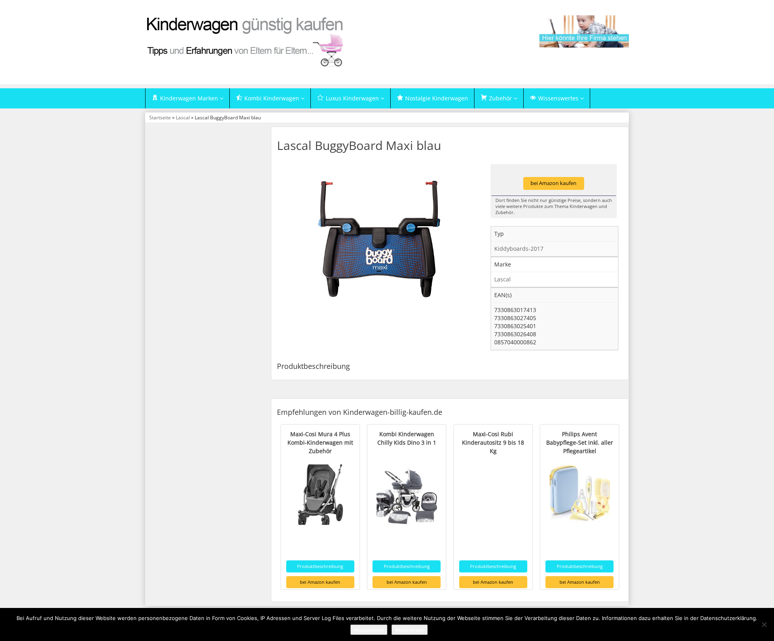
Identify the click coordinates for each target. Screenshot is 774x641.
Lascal (183, 117)
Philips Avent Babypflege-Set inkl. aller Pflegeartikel (579, 442)
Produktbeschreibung (320, 566)
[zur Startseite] (246, 41)
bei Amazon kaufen (553, 183)
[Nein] (764, 624)
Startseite (160, 117)
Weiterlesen (409, 629)
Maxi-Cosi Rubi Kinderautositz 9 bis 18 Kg (493, 442)
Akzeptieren (369, 629)
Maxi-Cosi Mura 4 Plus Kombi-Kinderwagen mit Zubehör (320, 442)
